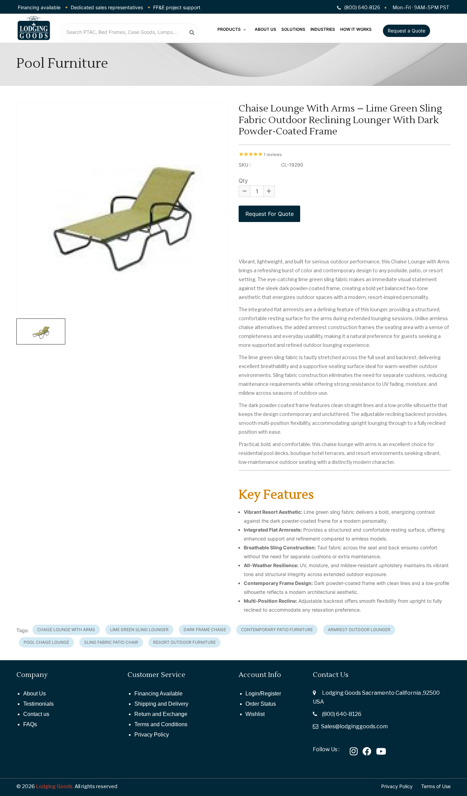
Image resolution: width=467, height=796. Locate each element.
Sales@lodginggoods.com (354, 726)
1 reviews (273, 154)
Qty (243, 180)
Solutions (293, 29)
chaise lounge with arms (66, 629)
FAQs (30, 724)
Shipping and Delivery (161, 704)
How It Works (356, 29)
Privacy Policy (151, 735)
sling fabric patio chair (111, 642)
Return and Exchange (160, 714)
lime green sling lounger (139, 629)
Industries (322, 29)
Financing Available (158, 693)
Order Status (260, 704)
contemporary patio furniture (277, 629)
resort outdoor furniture (184, 642)
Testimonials (38, 704)
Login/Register (263, 693)
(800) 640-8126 (341, 714)
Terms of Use (436, 786)
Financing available (39, 7)
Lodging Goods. (55, 786)
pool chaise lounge (46, 642)
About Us (265, 29)
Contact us (36, 714)
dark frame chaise (205, 629)
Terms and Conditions (160, 724)
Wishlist (255, 714)
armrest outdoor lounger (359, 629)
